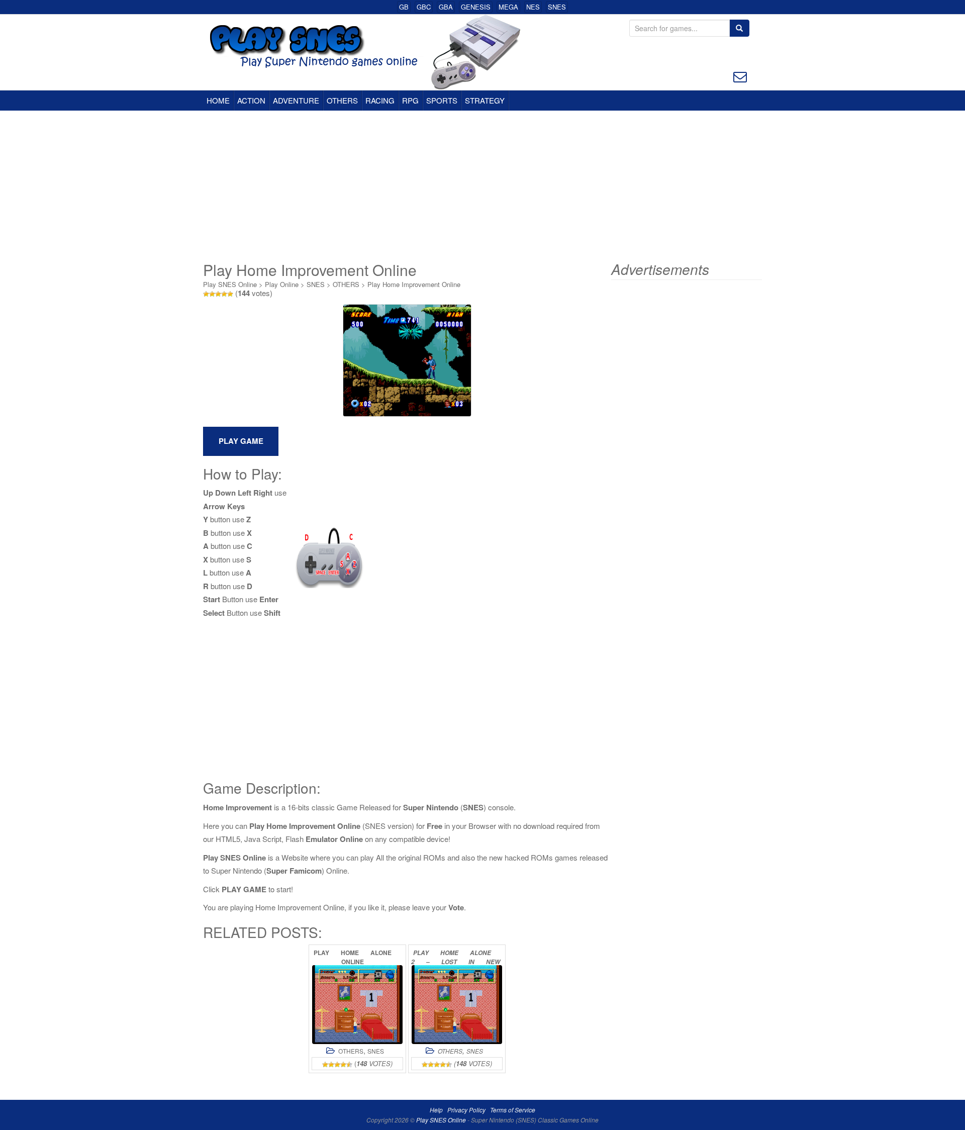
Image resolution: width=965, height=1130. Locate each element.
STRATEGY (485, 100)
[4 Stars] (224, 294)
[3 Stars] (218, 294)
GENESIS (476, 7)
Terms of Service (512, 1109)
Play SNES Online (230, 284)
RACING (380, 100)
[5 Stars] (230, 294)
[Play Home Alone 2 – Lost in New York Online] (457, 1004)
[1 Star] (206, 294)
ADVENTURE (296, 100)
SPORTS (441, 100)
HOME (218, 100)
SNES (557, 7)
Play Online (282, 284)
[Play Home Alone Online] (357, 1004)
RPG (410, 100)
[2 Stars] (212, 294)
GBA (446, 7)
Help (436, 1109)
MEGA (508, 7)
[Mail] (740, 75)
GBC (424, 7)
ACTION (251, 100)
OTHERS (342, 100)
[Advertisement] (482, 186)
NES (533, 7)
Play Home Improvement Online (413, 284)
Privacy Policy (466, 1109)
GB (404, 7)
